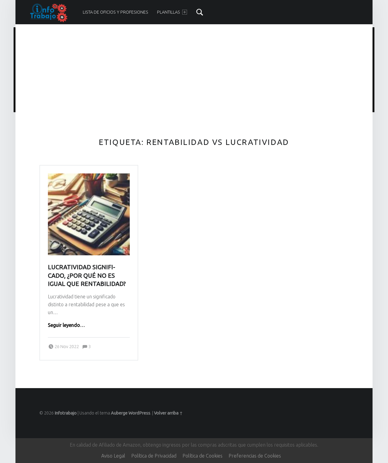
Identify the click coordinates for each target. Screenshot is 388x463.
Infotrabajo (66, 413)
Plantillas (168, 12)
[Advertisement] (194, 70)
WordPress (139, 413)
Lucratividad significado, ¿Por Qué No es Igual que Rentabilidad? (87, 275)
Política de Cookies (202, 455)
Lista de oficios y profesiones (115, 12)
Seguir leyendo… (66, 325)
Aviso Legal (113, 455)
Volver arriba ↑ (168, 413)
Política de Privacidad (153, 455)
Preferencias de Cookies (255, 455)
